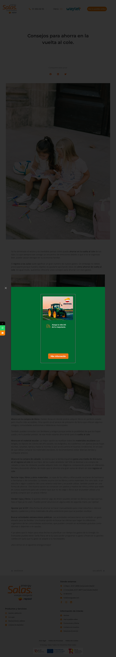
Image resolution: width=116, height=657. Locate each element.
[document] (58, 328)
